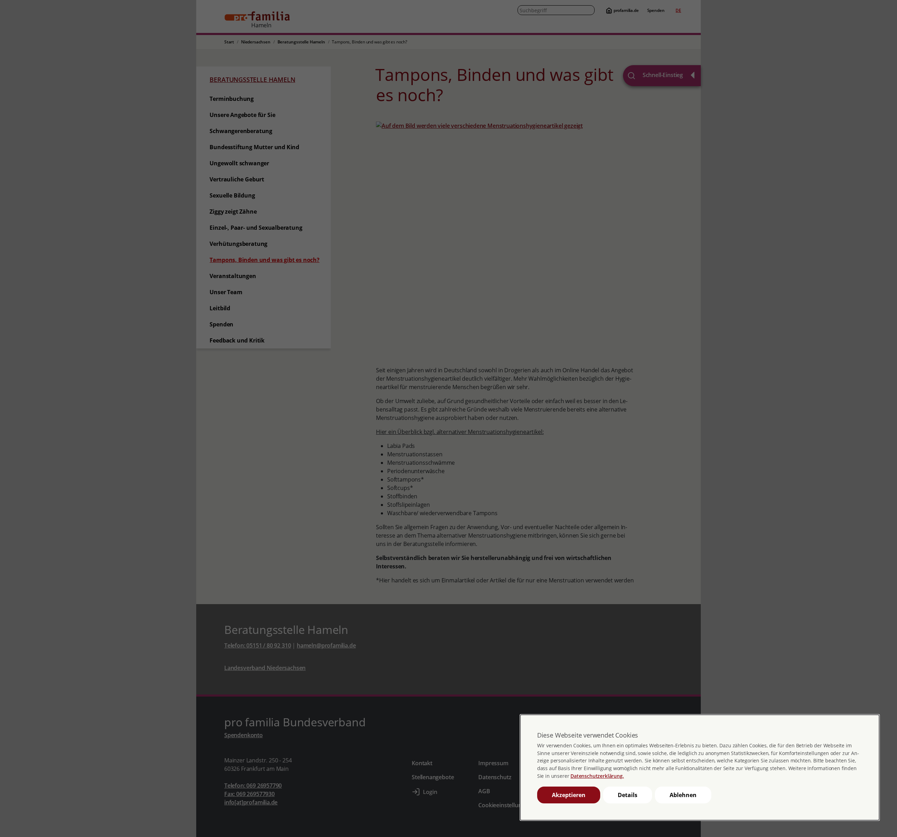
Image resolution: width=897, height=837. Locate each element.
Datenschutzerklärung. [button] (597, 776)
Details (627, 795)
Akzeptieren (569, 795)
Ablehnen (683, 795)
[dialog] (699, 768)
